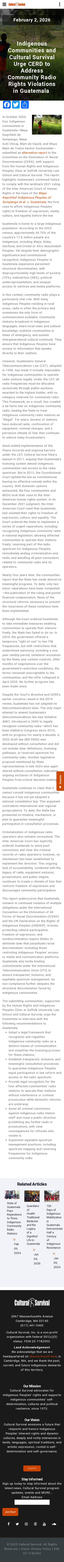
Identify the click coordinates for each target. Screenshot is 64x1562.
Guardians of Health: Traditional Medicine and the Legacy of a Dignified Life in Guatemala (33, 1224)
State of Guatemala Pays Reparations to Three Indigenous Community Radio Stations (14, 1218)
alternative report (34, 152)
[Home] (17, 4)
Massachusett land (43, 1356)
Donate (32, 1468)
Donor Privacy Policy (36, 1549)
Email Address (32, 1497)
